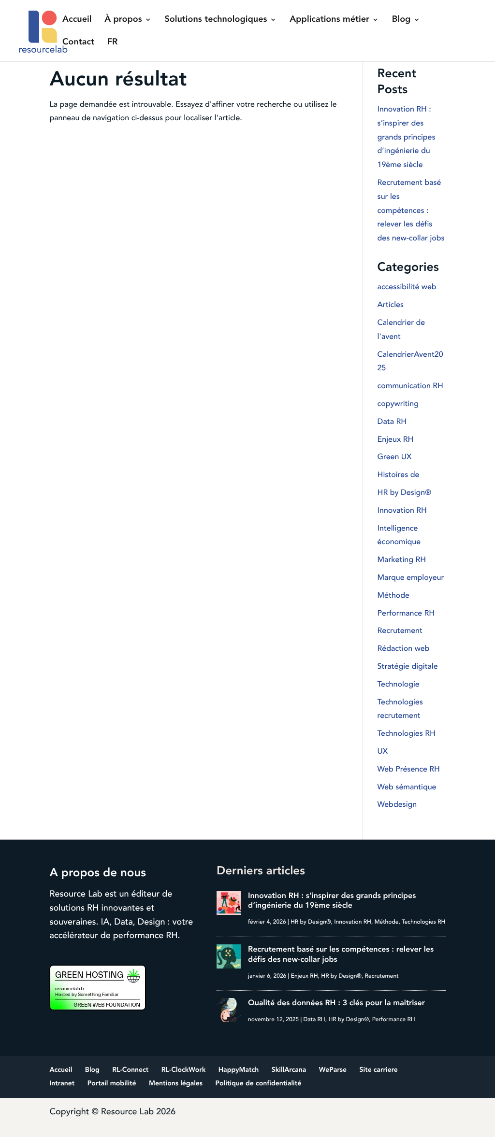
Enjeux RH (396, 439)
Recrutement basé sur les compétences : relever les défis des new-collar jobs (411, 210)
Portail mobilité (111, 1084)
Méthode (393, 595)
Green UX (395, 457)
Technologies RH (407, 733)
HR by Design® (404, 492)
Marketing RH (402, 559)
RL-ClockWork (183, 1070)
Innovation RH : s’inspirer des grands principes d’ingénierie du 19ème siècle (407, 136)
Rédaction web (404, 648)
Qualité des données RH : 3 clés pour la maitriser (336, 1003)
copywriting (398, 403)
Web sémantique (407, 787)
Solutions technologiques (216, 20)
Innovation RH (402, 510)
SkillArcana (289, 1070)
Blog (401, 20)
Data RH (392, 421)
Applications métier (329, 20)
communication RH (410, 386)
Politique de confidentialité (259, 1084)
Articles (391, 304)
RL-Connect (130, 1070)
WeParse (333, 1070)
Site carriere (379, 1070)
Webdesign (397, 804)
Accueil (76, 20)
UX (383, 751)
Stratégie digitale (408, 666)
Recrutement (400, 630)
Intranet (61, 1084)
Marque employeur (411, 577)
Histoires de (399, 474)
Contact (78, 43)
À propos (123, 20)
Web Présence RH (409, 769)
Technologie (399, 684)
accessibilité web (407, 287)
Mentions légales (176, 1084)
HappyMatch (238, 1070)
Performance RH (406, 613)
